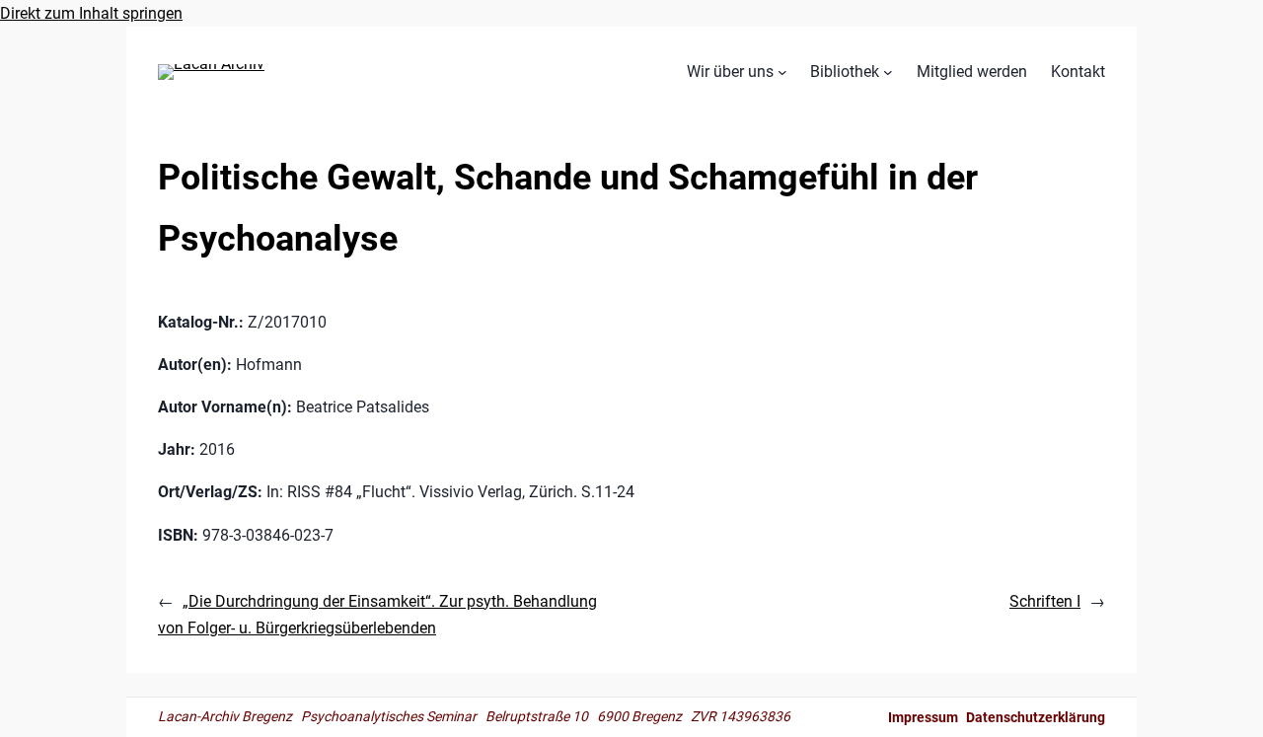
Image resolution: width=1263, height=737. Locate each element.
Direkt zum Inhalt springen (91, 13)
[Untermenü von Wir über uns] (782, 72)
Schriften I (1044, 601)
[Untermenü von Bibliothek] (888, 72)
